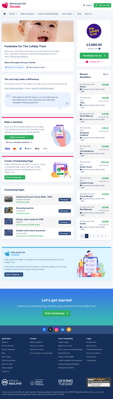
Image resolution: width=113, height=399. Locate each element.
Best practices (92, 346)
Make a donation (27, 14)
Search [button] (12, 14)
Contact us (5, 371)
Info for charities (8, 346)
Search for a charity (37, 346)
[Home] (5, 14)
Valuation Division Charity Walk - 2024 (34, 197)
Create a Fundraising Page (48, 14)
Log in (89, 5)
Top (106, 74)
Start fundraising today (13, 88)
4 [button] (97, 236)
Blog (79, 14)
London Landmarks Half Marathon (70, 360)
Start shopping (12, 274)
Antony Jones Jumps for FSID (30, 219)
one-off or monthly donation (43, 88)
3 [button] (93, 236)
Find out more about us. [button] (19, 56)
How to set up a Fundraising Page (70, 349)
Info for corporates (8, 349)
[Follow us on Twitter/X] (50, 331)
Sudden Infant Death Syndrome (30, 230)
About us (88, 14)
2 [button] (90, 236)
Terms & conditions (93, 353)
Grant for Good (7, 364)
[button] (99, 49)
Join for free (104, 5)
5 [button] (101, 236)
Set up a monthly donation (18, 142)
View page (64, 200)
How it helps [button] (67, 14)
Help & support (7, 368)
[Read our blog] (69, 331)
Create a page (63, 342)
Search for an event (65, 346)
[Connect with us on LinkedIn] (62, 331)
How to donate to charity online (41, 353)
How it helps (6, 357)
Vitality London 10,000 (66, 357)
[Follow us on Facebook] (44, 331)
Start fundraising (13, 177)
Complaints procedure (94, 349)
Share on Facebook (16, 67)
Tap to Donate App (8, 360)
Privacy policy (91, 357)
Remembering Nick (25, 208)
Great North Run (64, 353)
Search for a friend (36, 349)
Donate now (95, 62)
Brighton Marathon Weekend (68, 364)
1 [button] (87, 236)
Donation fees (92, 342)
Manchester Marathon (66, 368)
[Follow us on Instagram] (56, 331)
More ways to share (37, 67)
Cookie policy (91, 360)
